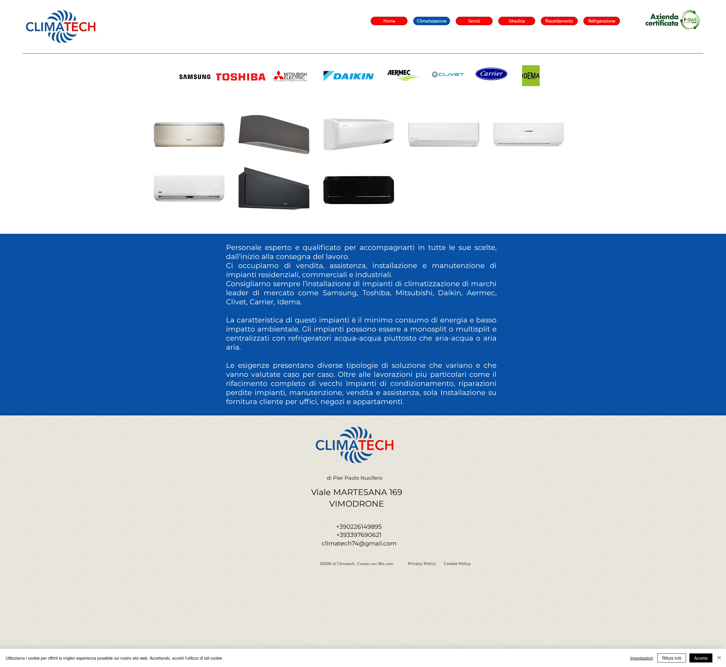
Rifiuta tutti (671, 658)
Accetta (701, 658)
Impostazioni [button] (641, 658)
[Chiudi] (719, 657)
